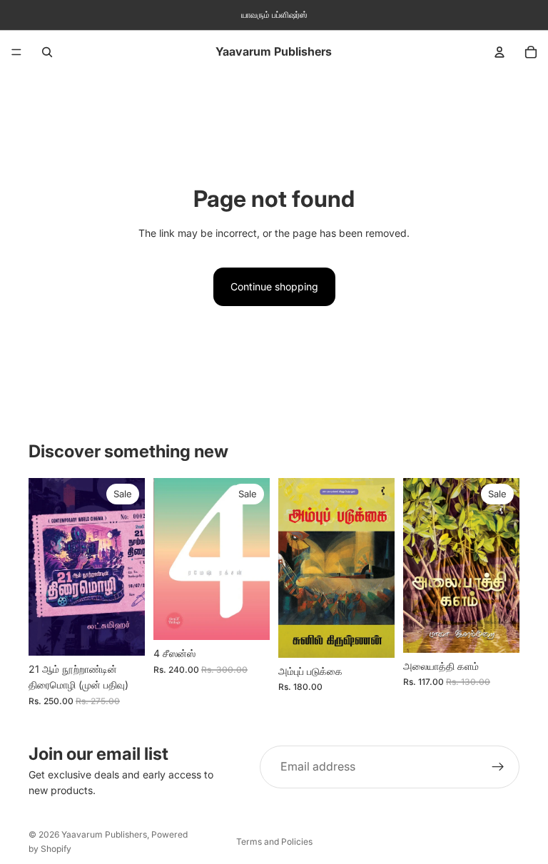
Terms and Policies (274, 841)
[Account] (499, 52)
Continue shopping (274, 286)
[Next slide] (254, 559)
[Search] (47, 52)
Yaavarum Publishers (104, 834)
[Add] (123, 633)
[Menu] (16, 52)
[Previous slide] (169, 559)
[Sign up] (498, 767)
